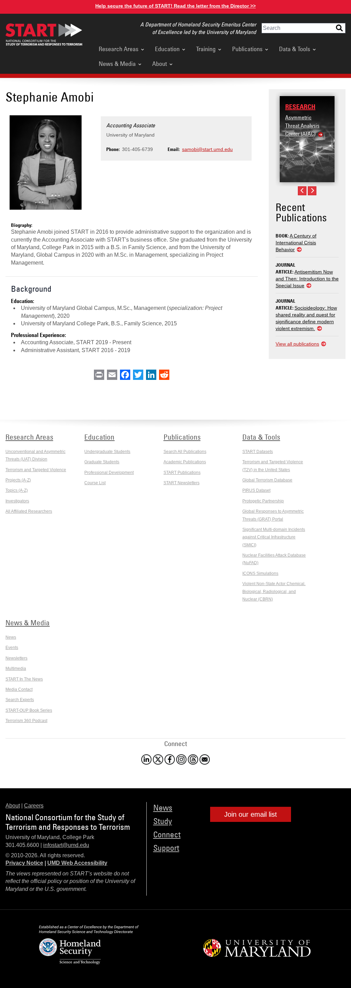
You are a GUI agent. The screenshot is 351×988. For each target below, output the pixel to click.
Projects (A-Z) (18, 480)
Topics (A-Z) (16, 490)
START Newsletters (181, 482)
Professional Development (109, 472)
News (10, 637)
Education (167, 49)
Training (206, 49)
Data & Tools (294, 49)
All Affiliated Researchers (28, 511)
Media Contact (19, 689)
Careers (34, 806)
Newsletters (16, 658)
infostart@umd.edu (66, 845)
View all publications (297, 344)
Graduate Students (101, 462)
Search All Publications (185, 451)
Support (166, 847)
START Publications (182, 472)
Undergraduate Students (107, 451)
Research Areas (118, 49)
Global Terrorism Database (267, 480)
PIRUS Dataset (256, 490)
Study (162, 821)
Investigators (17, 501)
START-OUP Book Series (28, 710)
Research (300, 107)
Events (11, 647)
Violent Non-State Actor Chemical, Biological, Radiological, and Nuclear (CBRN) (273, 591)
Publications (247, 49)
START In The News (24, 679)
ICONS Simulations (260, 573)
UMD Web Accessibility (77, 863)
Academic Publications (185, 462)
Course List (95, 482)
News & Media (117, 63)
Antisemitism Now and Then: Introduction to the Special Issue (307, 278)
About (159, 63)
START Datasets (257, 451)
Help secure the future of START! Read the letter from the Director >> (175, 5)
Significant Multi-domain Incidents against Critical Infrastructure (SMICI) (273, 537)
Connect (167, 834)
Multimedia (15, 668)
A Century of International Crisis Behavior (296, 242)
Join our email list (250, 814)
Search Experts (19, 699)
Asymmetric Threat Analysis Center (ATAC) (302, 125)
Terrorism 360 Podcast (26, 720)
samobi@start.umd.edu (207, 149)
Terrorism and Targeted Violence (35, 469)
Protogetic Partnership (263, 501)
